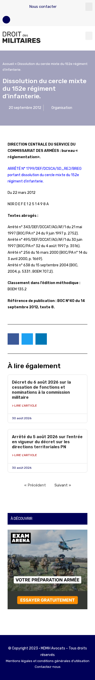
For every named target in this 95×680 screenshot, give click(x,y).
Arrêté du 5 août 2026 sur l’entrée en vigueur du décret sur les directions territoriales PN (47, 441)
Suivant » (62, 485)
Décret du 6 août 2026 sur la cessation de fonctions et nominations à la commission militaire (41, 390)
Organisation (61, 108)
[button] (88, 7)
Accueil (8, 64)
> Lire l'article (24, 405)
